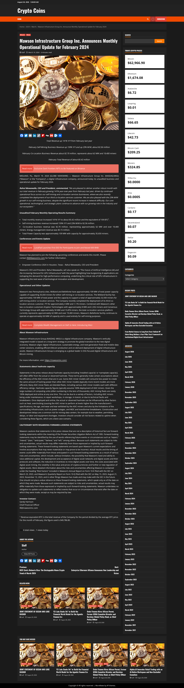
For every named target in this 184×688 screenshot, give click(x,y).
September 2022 (131, 579)
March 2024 (129, 493)
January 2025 (129, 443)
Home (19, 19)
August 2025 (129, 407)
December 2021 (130, 625)
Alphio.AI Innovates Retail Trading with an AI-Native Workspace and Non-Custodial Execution (143, 324)
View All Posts (29, 554)
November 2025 (130, 397)
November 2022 (130, 569)
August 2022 (129, 584)
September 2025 (131, 402)
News (28, 35)
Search (128, 35)
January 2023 (129, 559)
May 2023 (128, 539)
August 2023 (129, 523)
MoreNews (99, 685)
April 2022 (128, 605)
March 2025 (129, 432)
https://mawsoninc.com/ (56, 360)
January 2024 (129, 503)
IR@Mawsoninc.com (36, 258)
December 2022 (130, 564)
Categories (129, 275)
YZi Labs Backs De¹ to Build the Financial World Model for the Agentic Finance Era (68, 614)
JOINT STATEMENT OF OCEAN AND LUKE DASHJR (35, 613)
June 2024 (128, 478)
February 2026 (130, 382)
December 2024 (130, 448)
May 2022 (128, 599)
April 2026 (128, 372)
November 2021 (130, 630)
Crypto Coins (31, 10)
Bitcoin (22, 35)
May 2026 (128, 367)
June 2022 (128, 594)
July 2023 (128, 529)
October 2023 (129, 518)
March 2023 (129, 549)
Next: (95, 570)
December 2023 (130, 508)
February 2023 (130, 554)
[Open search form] (148, 19)
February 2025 (130, 437)
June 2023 (128, 534)
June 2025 (128, 417)
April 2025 (128, 427)
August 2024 (129, 468)
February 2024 (130, 498)
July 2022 (128, 589)
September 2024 (131, 463)
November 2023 (130, 513)
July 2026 (128, 356)
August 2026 (129, 351)
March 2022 (129, 610)
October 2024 (129, 458)
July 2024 (128, 473)
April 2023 (128, 544)
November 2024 (130, 453)
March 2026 (129, 377)
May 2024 (128, 483)
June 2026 (128, 361)
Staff (23, 52)
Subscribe (161, 19)
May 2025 (128, 422)
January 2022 (129, 620)
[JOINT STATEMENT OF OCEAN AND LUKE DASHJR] (35, 598)
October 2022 (129, 574)
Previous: (42, 570)
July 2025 (128, 412)
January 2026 (129, 387)
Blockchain (92, 606)
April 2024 (128, 488)
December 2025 (130, 392)
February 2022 (130, 615)
